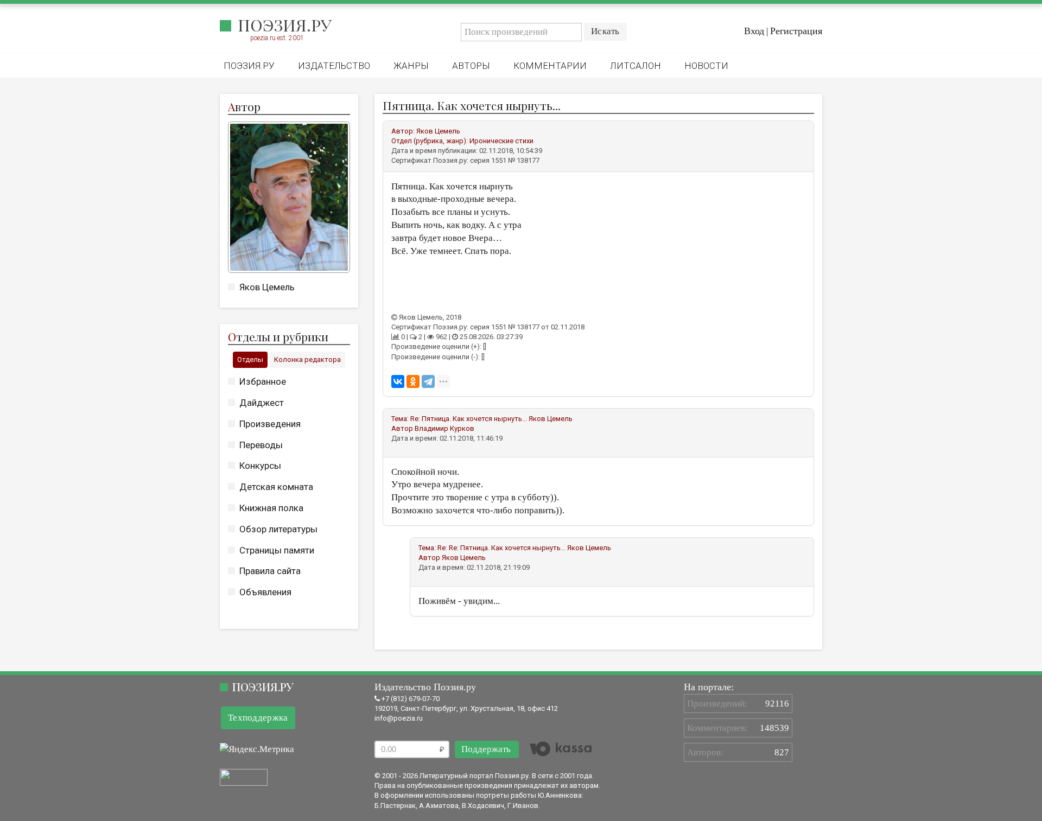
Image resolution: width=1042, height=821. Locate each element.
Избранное (262, 381)
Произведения (270, 423)
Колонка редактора (307, 359)
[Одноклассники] (413, 381)
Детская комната (276, 486)
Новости (706, 65)
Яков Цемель (267, 287)
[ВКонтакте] (397, 381)
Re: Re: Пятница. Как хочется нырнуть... (501, 548)
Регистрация (796, 31)
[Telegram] (428, 381)
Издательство (334, 65)
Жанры (411, 65)
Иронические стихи (501, 141)
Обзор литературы (278, 529)
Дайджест (261, 402)
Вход (754, 31)
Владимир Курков (444, 428)
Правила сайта (270, 570)
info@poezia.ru (398, 718)
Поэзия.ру (285, 25)
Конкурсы (260, 465)
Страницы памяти (276, 550)
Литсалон (635, 65)
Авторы (471, 65)
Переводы (261, 445)
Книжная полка (271, 507)
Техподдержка (258, 717)
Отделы (250, 359)
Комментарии (550, 65)
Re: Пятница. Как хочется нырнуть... (468, 419)
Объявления (265, 592)
